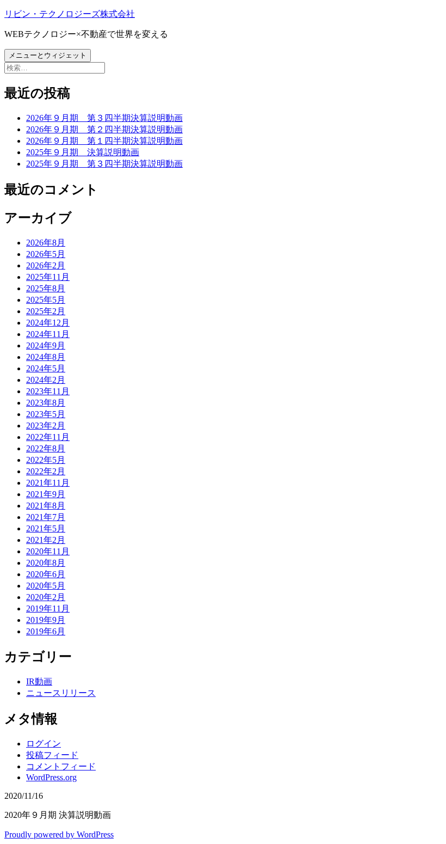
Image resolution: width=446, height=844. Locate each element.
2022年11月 (48, 437)
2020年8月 (45, 562)
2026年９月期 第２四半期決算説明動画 (104, 129)
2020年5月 (45, 585)
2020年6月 (45, 574)
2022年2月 (45, 471)
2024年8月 (45, 357)
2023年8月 (45, 402)
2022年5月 (45, 459)
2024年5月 (45, 368)
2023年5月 (45, 414)
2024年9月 (45, 345)
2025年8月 (45, 288)
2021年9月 (45, 494)
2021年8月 (45, 505)
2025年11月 (48, 277)
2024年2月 (45, 379)
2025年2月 (45, 311)
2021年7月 (45, 517)
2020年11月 (48, 551)
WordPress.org (51, 777)
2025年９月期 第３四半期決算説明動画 (104, 163)
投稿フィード (52, 755)
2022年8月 (45, 448)
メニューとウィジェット (47, 55)
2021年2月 (45, 540)
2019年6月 (45, 631)
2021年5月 (45, 528)
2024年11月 (48, 334)
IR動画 (39, 681)
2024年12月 (48, 322)
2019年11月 (48, 608)
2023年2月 (45, 425)
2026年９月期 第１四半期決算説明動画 (104, 140)
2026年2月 (45, 265)
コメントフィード (61, 766)
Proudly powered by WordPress (59, 834)
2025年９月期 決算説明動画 (82, 152)
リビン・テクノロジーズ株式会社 (69, 14)
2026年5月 (45, 254)
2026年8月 (45, 242)
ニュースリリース (61, 693)
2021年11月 (48, 482)
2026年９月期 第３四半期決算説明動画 (104, 118)
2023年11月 (48, 391)
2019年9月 (45, 620)
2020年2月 (45, 597)
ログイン (43, 743)
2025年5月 (45, 299)
